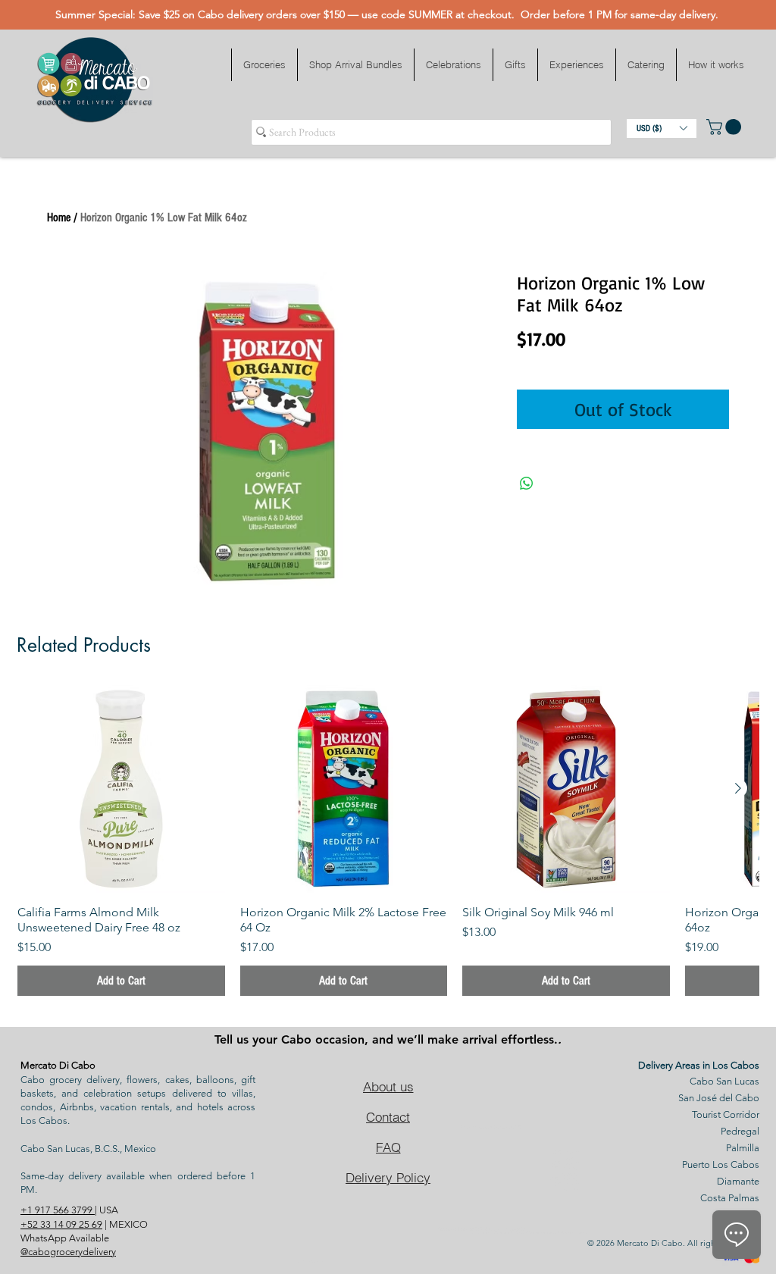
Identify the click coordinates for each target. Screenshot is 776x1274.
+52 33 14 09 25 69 (61, 1224)
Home (58, 217)
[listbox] (661, 128)
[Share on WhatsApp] (527, 483)
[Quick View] (121, 789)
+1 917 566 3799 (57, 1210)
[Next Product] (738, 788)
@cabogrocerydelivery (68, 1251)
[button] (264, 65)
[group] (388, 840)
